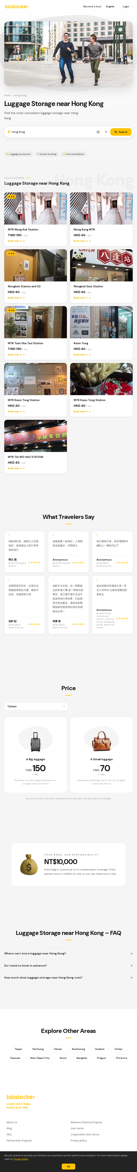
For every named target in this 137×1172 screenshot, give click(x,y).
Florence (121, 1058)
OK (68, 1166)
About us (12, 1122)
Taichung (38, 1049)
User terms (77, 1128)
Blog (9, 1128)
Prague (101, 1058)
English (110, 6)
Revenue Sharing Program (86, 1122)
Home (7, 95)
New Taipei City (40, 1058)
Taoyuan (15, 1058)
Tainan (58, 1049)
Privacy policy (21, 1159)
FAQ (9, 1134)
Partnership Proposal (19, 1140)
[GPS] (98, 132)
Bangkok (82, 1058)
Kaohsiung (78, 1049)
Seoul (63, 1058)
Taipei (18, 1049)
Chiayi (118, 1049)
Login (126, 6)
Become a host (92, 6)
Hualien (100, 1049)
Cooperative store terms (85, 1134)
